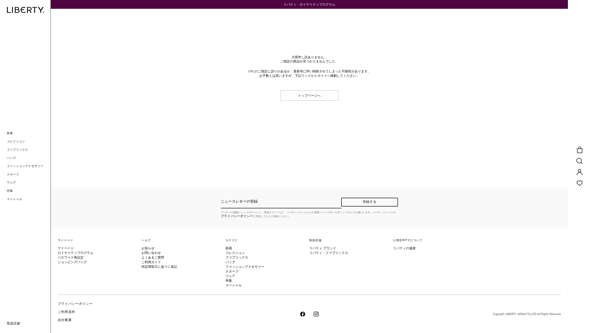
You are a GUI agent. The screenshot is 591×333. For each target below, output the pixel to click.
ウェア (230, 276)
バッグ (230, 262)
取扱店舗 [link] (13, 323)
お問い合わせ (151, 253)
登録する (370, 202)
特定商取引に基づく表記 (159, 267)
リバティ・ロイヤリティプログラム (309, 4)
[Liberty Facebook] (302, 313)
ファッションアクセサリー (245, 267)
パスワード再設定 (71, 257)
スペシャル (234, 285)
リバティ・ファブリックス (328, 253)
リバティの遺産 (404, 248)
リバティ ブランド (322, 248)
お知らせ (148, 248)
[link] (29, 191)
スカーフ (232, 271)
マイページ (66, 248)
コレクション (235, 253)
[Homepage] (25, 10)
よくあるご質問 (153, 257)
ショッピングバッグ (72, 262)
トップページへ (309, 95)
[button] (29, 134)
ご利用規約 (66, 312)
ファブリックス (237, 257)
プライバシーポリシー (237, 216)
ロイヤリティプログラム (75, 253)
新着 (229, 248)
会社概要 (65, 320)
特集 (229, 280)
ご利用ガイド (151, 262)
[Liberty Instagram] (316, 313)
